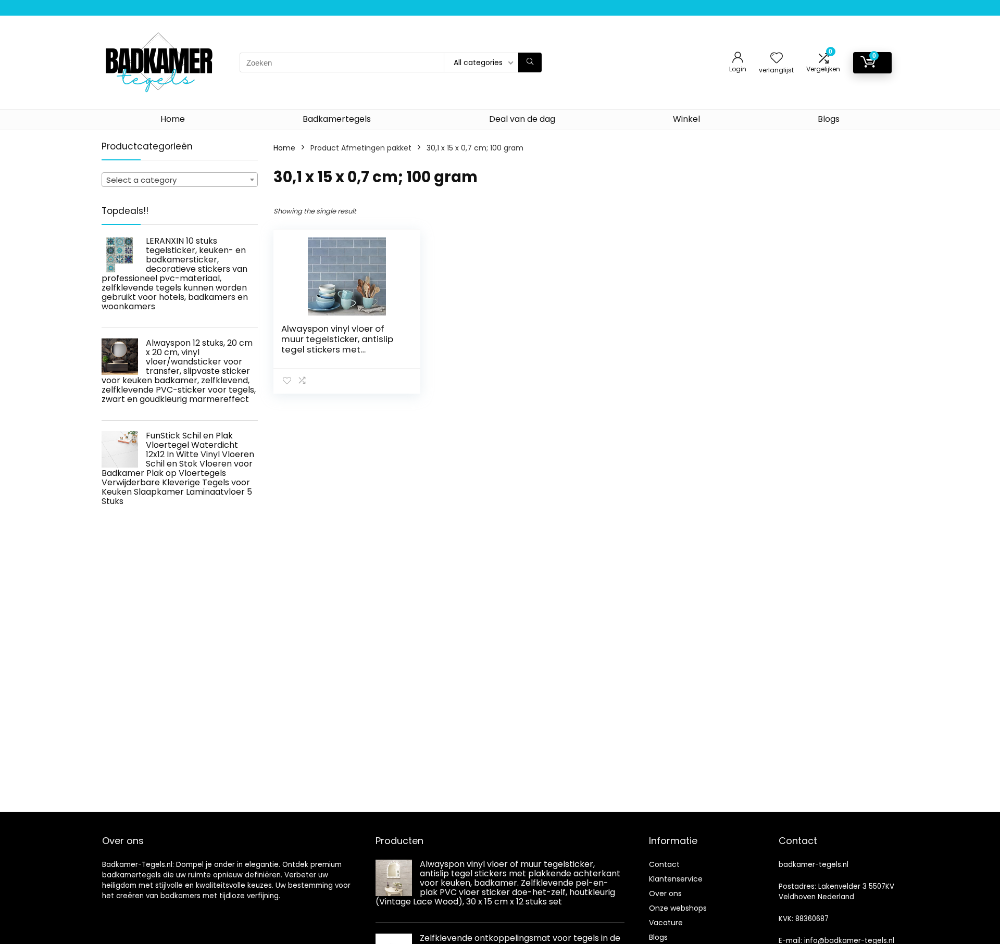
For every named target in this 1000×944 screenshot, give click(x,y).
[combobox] (180, 179)
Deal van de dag (522, 119)
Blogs (829, 119)
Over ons (665, 893)
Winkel (686, 119)
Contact (664, 864)
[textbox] (179, 180)
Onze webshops (678, 908)
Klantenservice (676, 879)
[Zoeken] (530, 62)
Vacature (666, 922)
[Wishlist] (776, 58)
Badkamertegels (337, 119)
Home (172, 119)
